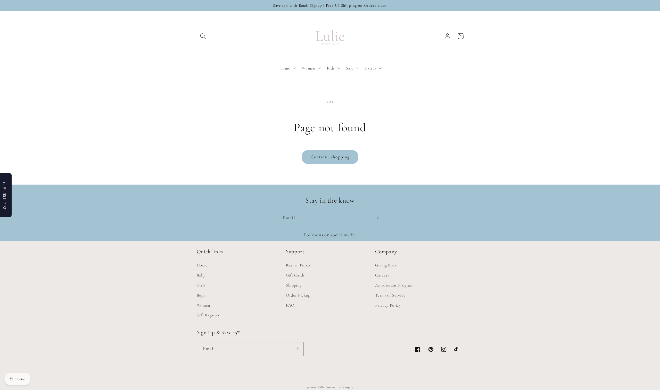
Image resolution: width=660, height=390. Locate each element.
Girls (201, 285)
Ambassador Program (394, 285)
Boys (201, 295)
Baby (201, 275)
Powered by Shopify (339, 387)
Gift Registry (208, 315)
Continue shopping (330, 157)
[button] (203, 36)
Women (203, 305)
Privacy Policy (388, 305)
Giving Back (386, 265)
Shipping (294, 285)
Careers (382, 275)
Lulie (321, 387)
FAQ (290, 305)
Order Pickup (298, 295)
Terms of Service (390, 295)
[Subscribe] (376, 218)
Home (202, 265)
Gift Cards (295, 275)
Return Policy (298, 265)
